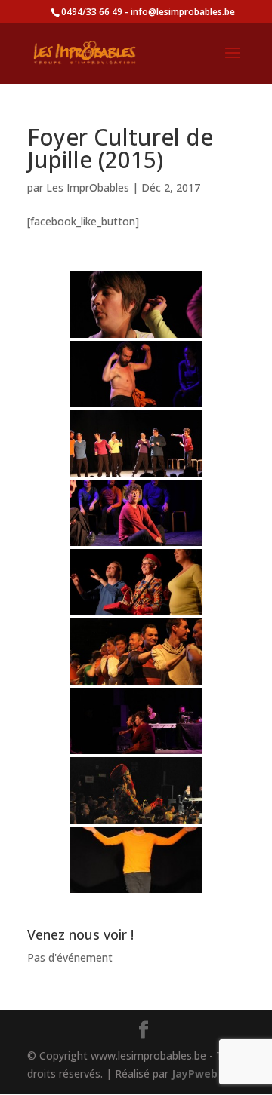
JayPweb (195, 1073)
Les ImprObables (87, 187)
